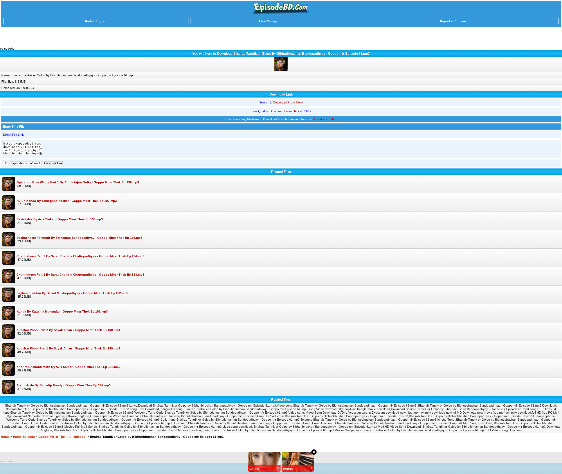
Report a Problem (325, 119)
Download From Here (288, 102)
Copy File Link (53, 163)
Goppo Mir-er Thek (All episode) (62, 436)
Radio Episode (24, 436)
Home (5, 436)
